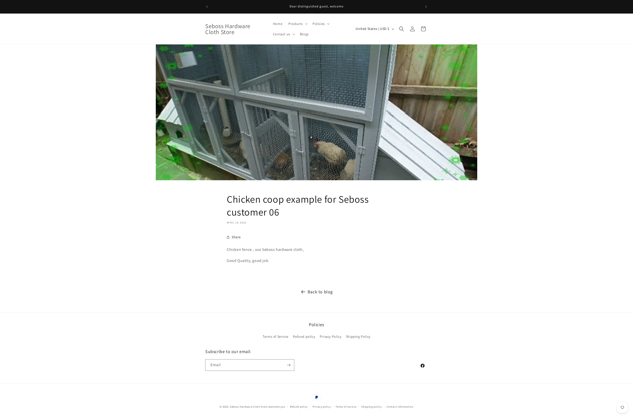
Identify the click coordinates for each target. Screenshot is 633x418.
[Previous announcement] (207, 6)
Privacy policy (322, 406)
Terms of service (346, 406)
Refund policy (304, 336)
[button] (297, 24)
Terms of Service (276, 336)
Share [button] (236, 237)
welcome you (277, 406)
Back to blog (320, 292)
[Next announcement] (426, 6)
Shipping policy (371, 406)
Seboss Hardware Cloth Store (249, 406)
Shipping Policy (358, 336)
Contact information (399, 406)
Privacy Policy (330, 336)
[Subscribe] (288, 365)
